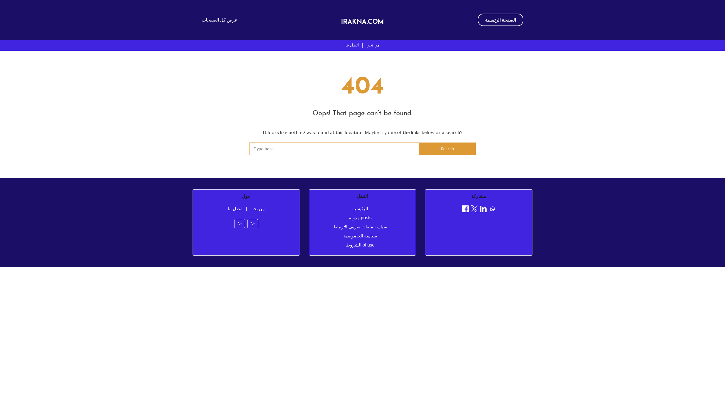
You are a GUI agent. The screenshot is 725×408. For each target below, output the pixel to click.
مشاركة (478, 196)
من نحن (373, 45)
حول (246, 196)
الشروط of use (360, 245)
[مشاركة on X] (474, 209)
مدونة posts (360, 217)
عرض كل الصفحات (220, 20)
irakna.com (362, 22)
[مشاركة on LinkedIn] (483, 209)
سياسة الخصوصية (360, 235)
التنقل (362, 196)
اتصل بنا (352, 45)
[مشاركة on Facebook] (465, 209)
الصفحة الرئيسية (500, 20)
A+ (239, 223)
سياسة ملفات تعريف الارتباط (360, 226)
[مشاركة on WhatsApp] (492, 209)
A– (252, 223)
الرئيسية (360, 208)
